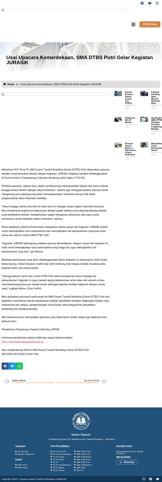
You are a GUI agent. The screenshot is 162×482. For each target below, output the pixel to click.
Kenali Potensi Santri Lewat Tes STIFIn (129, 97)
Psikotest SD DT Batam (130, 120)
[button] (5, 366)
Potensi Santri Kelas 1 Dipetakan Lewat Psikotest (130, 149)
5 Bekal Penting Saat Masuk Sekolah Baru (155, 97)
